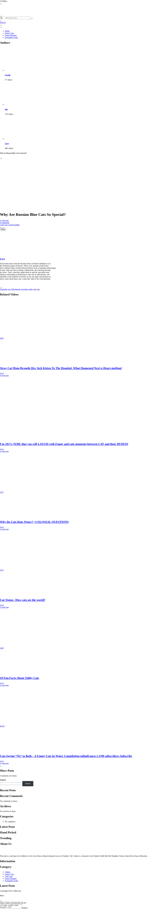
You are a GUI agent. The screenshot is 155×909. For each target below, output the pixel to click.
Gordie (8, 75)
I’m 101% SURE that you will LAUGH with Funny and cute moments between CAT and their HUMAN (64, 444)
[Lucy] (17, 139)
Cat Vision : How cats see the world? (22, 599)
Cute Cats (7, 225)
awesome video (27, 289)
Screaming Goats (11, 37)
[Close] (1, 158)
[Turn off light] (1, 227)
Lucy (7, 143)
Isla (6, 109)
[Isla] (17, 104)
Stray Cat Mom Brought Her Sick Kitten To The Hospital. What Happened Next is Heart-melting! (61, 368)
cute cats (36, 289)
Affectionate (15, 289)
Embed (24, 908)
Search (3, 780)
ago (4, 220)
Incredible (15, 225)
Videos (7, 872)
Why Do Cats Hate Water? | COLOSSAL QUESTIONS (34, 521)
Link (24, 903)
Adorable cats (5, 289)
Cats (1, 225)
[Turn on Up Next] (3, 227)
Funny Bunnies (11, 35)
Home (7, 31)
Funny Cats (9, 33)
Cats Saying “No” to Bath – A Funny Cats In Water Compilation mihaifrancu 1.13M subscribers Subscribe (66, 756)
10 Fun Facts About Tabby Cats (19, 678)
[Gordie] (17, 70)
